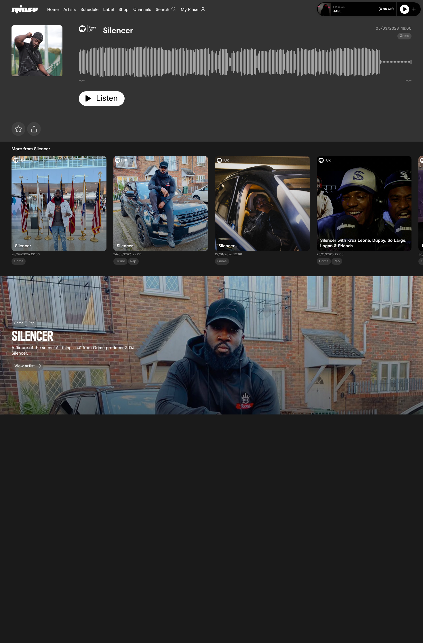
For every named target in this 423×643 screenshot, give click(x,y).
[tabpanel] (245, 63)
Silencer (118, 30)
